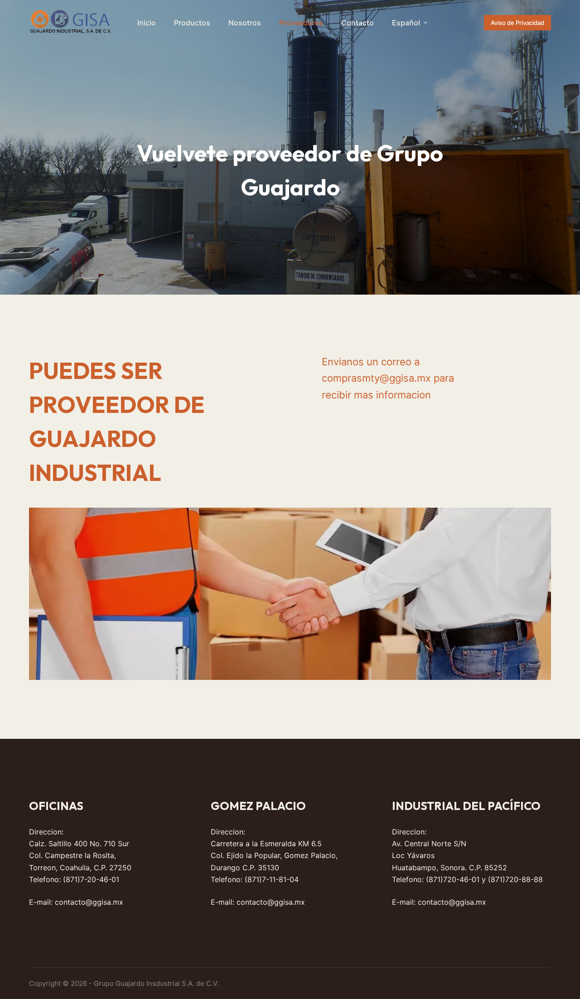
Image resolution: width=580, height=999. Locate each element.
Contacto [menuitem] (357, 22)
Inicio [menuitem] (146, 22)
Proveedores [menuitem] (301, 22)
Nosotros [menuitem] (244, 22)
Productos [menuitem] (192, 22)
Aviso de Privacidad (517, 22)
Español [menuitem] (406, 22)
